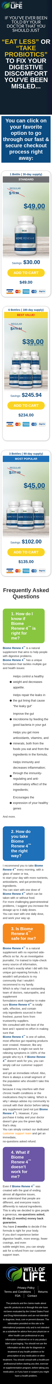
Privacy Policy (26, 1287)
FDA (17, 1295)
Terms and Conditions (17, 1291)
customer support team (17, 1133)
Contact (32, 1295)
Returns (43, 1291)
